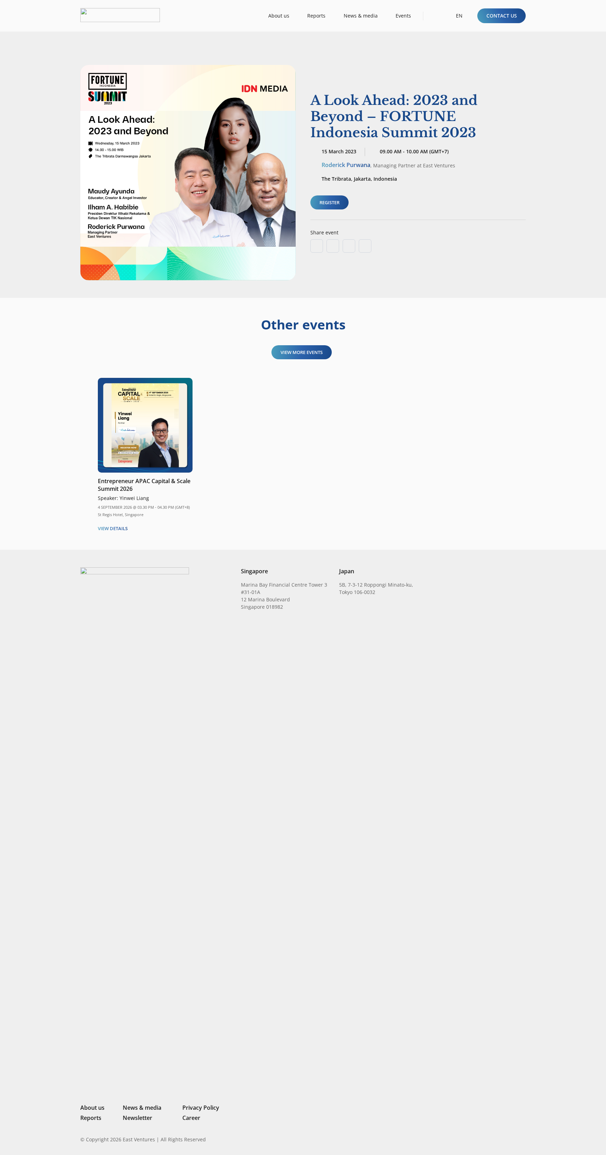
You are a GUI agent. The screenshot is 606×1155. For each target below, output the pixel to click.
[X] (499, 1140)
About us (92, 1107)
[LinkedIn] (475, 1139)
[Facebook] (511, 1139)
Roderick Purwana (346, 165)
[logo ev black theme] (120, 15)
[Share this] (332, 246)
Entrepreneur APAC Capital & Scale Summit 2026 (144, 485)
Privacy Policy (200, 1107)
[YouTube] (523, 1139)
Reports (90, 1118)
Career (191, 1118)
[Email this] (316, 246)
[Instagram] (487, 1139)
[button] (435, 15)
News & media (142, 1107)
